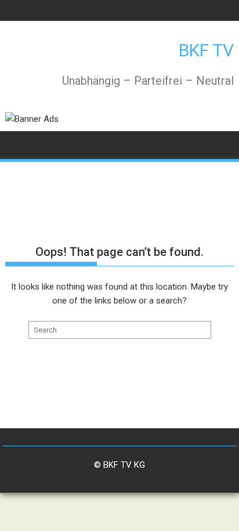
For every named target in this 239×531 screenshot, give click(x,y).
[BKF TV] (16, 143)
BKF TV (206, 50)
